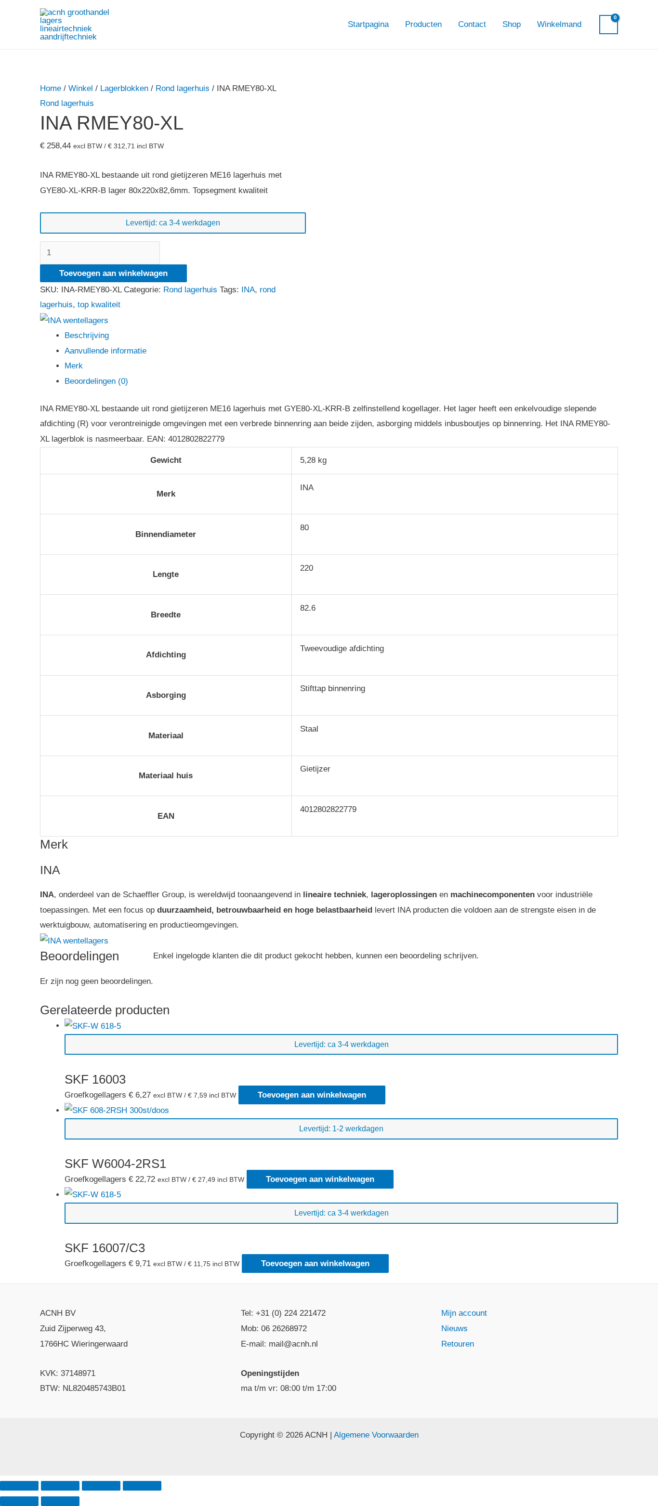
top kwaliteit (99, 304)
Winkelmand (559, 24)
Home (50, 88)
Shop (511, 24)
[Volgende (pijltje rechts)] (60, 1501)
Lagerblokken (124, 88)
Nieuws (454, 1328)
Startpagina (368, 24)
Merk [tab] (74, 365)
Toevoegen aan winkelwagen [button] (312, 1095)
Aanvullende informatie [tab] (105, 350)
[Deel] (101, 1486)
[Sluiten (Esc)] (142, 1486)
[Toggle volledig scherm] (60, 1486)
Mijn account (464, 1313)
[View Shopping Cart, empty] (608, 24)
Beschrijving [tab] (87, 335)
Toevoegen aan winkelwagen (113, 273)
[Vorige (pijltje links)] (19, 1501)
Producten (423, 24)
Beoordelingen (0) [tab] (96, 381)
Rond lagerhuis (183, 88)
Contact (472, 24)
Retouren (457, 1344)
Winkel (80, 88)
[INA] (74, 320)
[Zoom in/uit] (19, 1486)
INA (248, 289)
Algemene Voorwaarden (376, 1435)
